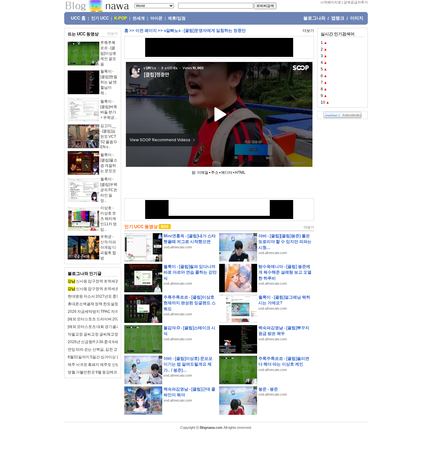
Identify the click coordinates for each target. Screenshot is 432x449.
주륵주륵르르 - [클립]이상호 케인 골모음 (108, 53)
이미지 (356, 18)
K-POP (120, 18)
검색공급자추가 (355, 2)
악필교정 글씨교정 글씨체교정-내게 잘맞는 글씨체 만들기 (115, 334)
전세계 (139, 18)
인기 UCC (100, 18)
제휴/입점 (177, 18)
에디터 (226, 172)
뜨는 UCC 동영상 (83, 34)
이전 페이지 (146, 30)
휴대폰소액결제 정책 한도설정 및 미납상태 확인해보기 (113, 304)
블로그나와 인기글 (85, 273)
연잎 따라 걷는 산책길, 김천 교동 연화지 (100, 349)
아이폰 (156, 18)
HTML (240, 172)
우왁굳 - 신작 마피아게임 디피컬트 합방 (108, 247)
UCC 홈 (78, 18)
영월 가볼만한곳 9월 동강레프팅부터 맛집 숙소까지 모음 (114, 372)
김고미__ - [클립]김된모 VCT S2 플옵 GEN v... (108, 136)
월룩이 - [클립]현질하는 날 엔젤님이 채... (108, 82)
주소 (215, 172)
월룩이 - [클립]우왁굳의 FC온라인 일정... (108, 190)
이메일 (202, 172)
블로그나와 (314, 18)
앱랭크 (337, 18)
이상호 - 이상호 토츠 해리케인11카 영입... (108, 219)
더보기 (112, 33)
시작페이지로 (330, 2)
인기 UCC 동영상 (141, 226)
